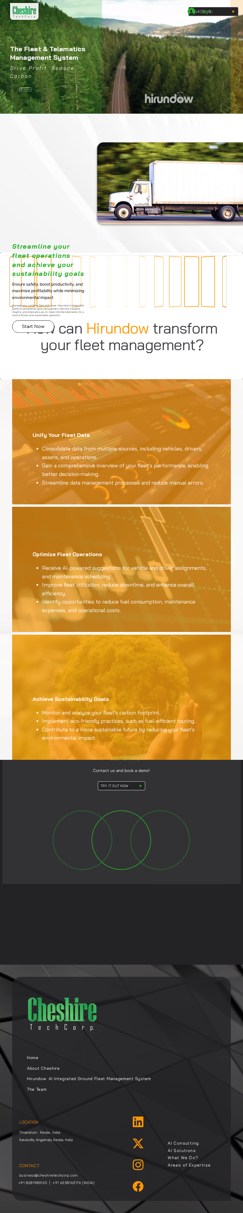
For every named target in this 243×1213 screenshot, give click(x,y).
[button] (33, 326)
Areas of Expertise (189, 1165)
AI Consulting (183, 1143)
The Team (37, 1089)
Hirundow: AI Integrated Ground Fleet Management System (89, 1078)
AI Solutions (182, 1150)
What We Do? (183, 1157)
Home (33, 1057)
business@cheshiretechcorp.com (48, 1175)
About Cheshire (43, 1068)
